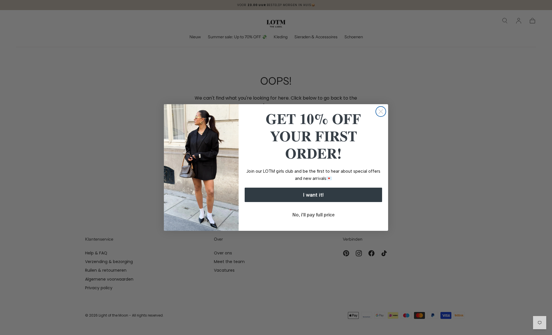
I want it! (313, 195)
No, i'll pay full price (313, 214)
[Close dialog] (381, 111)
